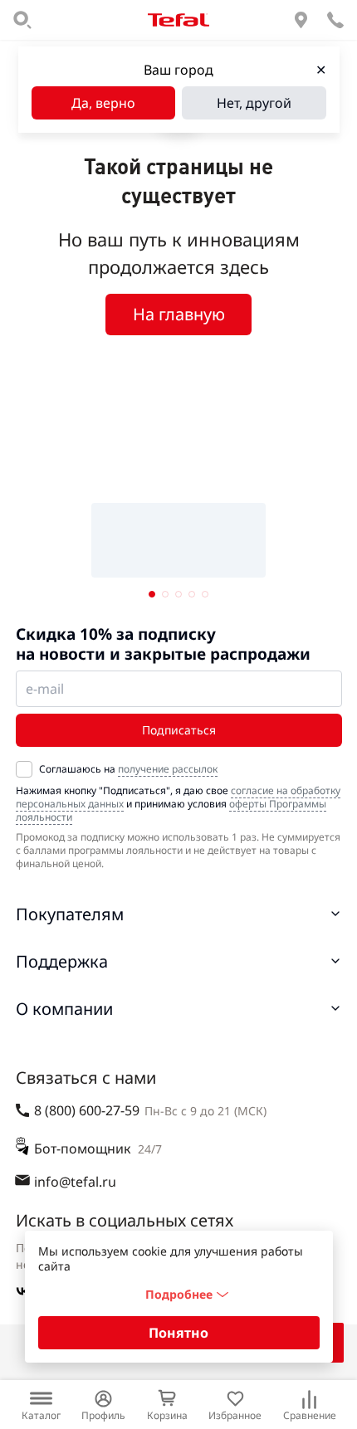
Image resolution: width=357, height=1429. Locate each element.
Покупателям (70, 914)
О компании (64, 1008)
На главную (179, 314)
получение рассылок (168, 769)
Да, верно (103, 103)
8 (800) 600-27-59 (86, 1110)
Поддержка (62, 961)
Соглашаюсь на (128, 769)
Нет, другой (254, 103)
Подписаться (179, 730)
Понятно (178, 1333)
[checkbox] (24, 769)
